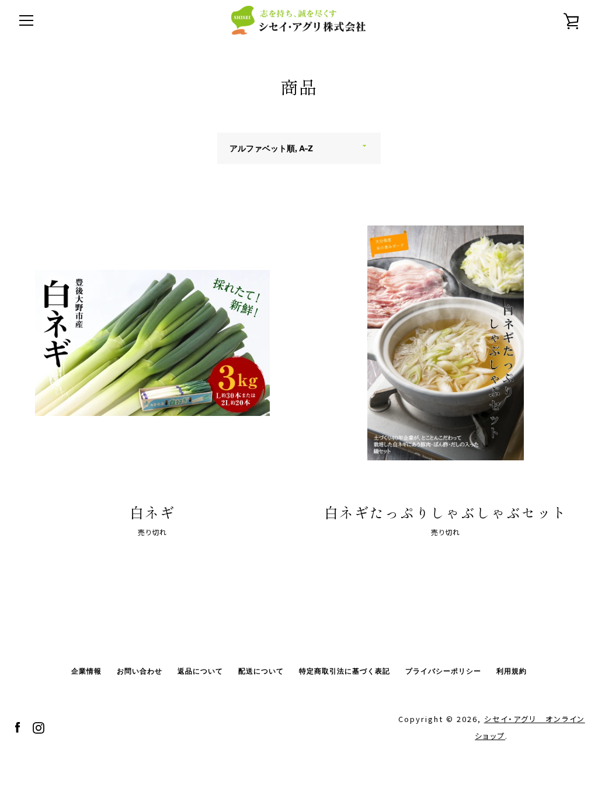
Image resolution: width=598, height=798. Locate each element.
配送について (261, 671)
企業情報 (86, 671)
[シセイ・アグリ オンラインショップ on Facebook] (17, 726)
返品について (200, 671)
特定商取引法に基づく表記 (344, 671)
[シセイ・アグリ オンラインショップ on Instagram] (38, 726)
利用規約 (511, 671)
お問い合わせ (139, 671)
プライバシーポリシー (443, 671)
